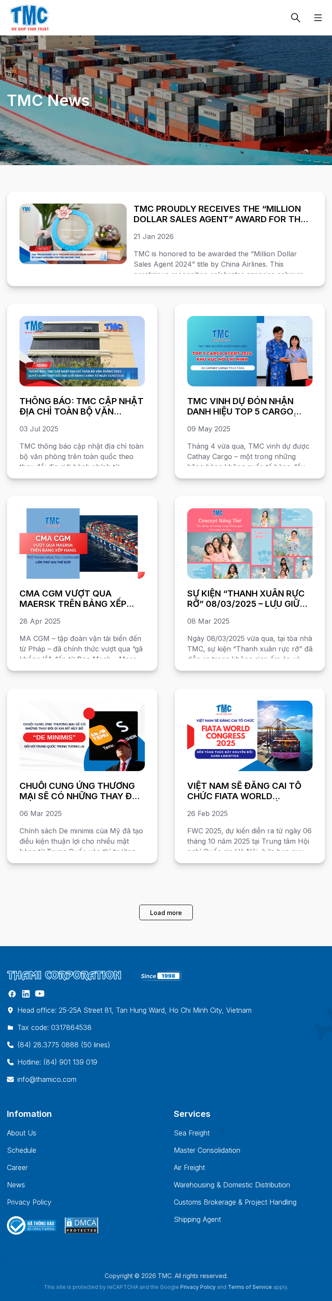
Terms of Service (250, 1287)
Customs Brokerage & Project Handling (235, 1202)
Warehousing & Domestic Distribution (232, 1184)
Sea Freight (192, 1133)
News (16, 1184)
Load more (166, 912)
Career (17, 1167)
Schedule (21, 1150)
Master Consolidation (207, 1150)
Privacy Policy (29, 1202)
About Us (21, 1133)
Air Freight (189, 1167)
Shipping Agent (197, 1219)
